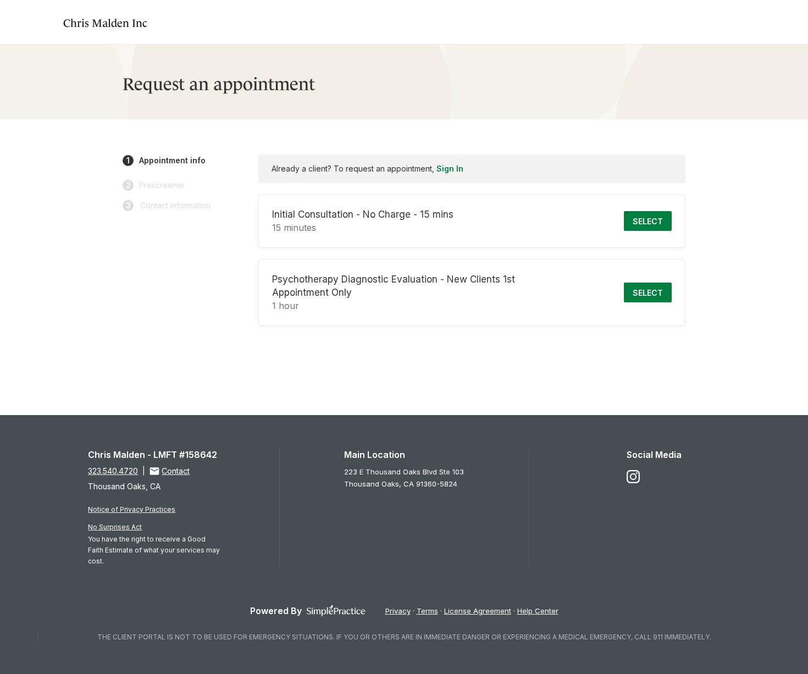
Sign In (449, 168)
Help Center (537, 610)
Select (648, 221)
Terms (427, 610)
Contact (176, 471)
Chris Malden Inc (105, 21)
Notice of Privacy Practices (131, 509)
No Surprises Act (115, 527)
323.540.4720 (113, 471)
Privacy (398, 610)
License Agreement (477, 610)
